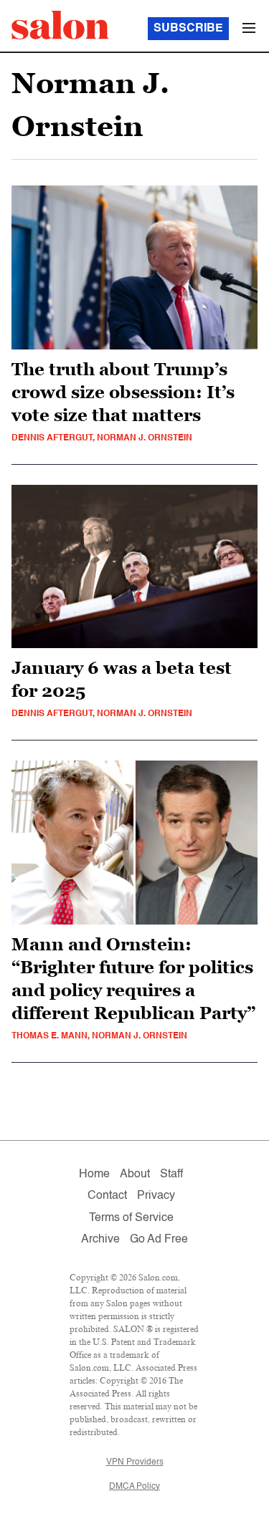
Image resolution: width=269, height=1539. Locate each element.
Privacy (156, 1196)
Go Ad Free (159, 1239)
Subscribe (188, 28)
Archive (100, 1239)
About (135, 1174)
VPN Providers (135, 1462)
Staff (171, 1174)
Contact (107, 1196)
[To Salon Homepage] (60, 25)
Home (94, 1174)
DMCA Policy (134, 1486)
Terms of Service (131, 1218)
